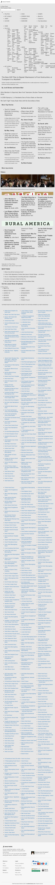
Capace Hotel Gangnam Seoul (12, 539)
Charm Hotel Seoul (9, 696)
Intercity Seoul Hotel (26, 599)
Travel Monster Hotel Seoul (45, 620)
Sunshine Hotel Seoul (43, 583)
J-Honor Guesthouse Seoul (28, 775)
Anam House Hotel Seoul (11, 505)
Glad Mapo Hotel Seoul (10, 443)
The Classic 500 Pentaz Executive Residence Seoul (45, 457)
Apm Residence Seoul (10, 686)
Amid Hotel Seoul (9, 378)
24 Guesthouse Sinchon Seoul (12, 681)
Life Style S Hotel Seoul (27, 728)
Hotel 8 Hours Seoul (10, 626)
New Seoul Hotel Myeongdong (42, 492)
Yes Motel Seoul (42, 659)
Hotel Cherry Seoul (9, 740)
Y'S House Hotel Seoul (43, 748)
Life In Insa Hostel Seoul (27, 791)
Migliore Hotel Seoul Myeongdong (26, 463)
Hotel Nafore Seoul (26, 496)
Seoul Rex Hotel (42, 405)
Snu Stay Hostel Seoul (43, 784)
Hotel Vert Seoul (25, 391)
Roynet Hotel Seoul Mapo (44, 388)
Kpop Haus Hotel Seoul (27, 723)
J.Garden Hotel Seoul (26, 697)
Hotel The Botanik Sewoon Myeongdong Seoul (28, 385)
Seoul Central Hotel (43, 699)
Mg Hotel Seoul (25, 746)
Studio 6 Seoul (41, 798)
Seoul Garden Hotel (43, 400)
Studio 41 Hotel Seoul (43, 726)
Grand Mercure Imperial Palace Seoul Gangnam (10, 345)
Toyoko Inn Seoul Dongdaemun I (42, 605)
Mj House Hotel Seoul (26, 801)
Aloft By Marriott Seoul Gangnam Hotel (10, 502)
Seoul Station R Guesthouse (45, 542)
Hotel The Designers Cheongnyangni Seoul (26, 538)
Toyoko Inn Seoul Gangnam (44, 612)
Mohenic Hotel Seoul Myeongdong (26, 649)
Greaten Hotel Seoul (10, 808)
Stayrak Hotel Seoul (43, 724)
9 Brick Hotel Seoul (9, 487)
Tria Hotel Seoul (42, 634)
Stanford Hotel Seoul (43, 454)
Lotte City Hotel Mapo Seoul (28, 440)
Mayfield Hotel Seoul (26, 334)
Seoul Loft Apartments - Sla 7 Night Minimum (45, 532)
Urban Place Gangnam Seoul (45, 645)
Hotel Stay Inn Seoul (26, 763)
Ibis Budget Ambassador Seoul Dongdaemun (27, 686)
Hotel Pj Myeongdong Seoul (28, 364)
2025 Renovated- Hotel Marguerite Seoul (10, 674)
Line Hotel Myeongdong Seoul (28, 636)
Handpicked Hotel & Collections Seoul (10, 606)
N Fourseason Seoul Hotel (27, 811)
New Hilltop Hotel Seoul (44, 489)
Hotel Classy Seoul (9, 743)
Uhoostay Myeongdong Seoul (45, 823)
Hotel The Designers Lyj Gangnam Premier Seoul (27, 557)
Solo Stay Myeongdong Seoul (45, 791)
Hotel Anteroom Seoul (10, 629)
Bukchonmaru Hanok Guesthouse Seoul (10, 691)
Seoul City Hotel (42, 701)
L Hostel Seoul (25, 788)
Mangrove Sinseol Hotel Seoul (29, 740)
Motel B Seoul (24, 753)
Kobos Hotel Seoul (26, 721)
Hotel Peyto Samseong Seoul (28, 513)
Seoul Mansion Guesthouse (45, 402)
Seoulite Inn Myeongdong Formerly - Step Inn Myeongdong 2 (44, 778)
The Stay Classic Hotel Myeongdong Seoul (43, 468)
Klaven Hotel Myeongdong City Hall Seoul (28, 624)
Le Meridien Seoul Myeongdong (25, 325)
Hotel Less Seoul (9, 751)
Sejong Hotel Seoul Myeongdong (43, 394)
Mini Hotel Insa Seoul (26, 749)
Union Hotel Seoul (42, 475)
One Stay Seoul (25, 824)
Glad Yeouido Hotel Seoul (11, 446)
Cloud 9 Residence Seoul (11, 542)
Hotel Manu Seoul (9, 667)
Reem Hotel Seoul (42, 696)
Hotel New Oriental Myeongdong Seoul (26, 499)
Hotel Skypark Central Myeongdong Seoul (26, 374)
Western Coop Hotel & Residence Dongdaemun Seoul (44, 655)
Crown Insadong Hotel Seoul (12, 548)
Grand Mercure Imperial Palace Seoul (10, 341)
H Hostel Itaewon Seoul (10, 820)
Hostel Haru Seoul (9, 830)
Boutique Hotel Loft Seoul (11, 527)
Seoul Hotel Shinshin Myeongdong (43, 528)
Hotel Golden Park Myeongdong (9, 746)
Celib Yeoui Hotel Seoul (10, 694)
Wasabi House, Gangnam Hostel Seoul (44, 828)
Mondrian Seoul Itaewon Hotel (28, 339)
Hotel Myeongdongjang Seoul (28, 362)
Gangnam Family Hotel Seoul (12, 586)
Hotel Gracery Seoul (10, 476)
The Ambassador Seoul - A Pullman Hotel (44, 331)
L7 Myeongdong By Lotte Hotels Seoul (27, 430)
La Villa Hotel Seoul (26, 629)
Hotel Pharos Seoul (26, 515)
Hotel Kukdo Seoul (9, 480)
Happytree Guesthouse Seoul (12, 823)
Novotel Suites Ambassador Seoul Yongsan (45, 311)
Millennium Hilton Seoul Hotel (28, 337)
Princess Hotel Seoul (43, 690)
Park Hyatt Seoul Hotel (43, 318)
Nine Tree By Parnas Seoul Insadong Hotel (28, 474)
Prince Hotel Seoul (42, 688)
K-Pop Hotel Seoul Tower (27, 786)
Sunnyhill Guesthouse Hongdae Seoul (43, 580)
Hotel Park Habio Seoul (27, 504)
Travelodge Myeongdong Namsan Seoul (44, 631)
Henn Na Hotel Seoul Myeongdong (10, 451)
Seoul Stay (40, 774)
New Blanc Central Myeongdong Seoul (26, 467)
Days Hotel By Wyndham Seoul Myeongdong (11, 562)
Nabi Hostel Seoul (25, 813)
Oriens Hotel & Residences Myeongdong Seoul (45, 500)
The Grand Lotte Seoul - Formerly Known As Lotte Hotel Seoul (44, 336)
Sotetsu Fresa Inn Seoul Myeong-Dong (44, 556)
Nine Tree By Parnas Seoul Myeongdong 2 (28, 478)
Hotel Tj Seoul (24, 681)
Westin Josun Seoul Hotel (44, 353)
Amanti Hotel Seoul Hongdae (12, 376)
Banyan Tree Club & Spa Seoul (12, 314)
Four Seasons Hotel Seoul (11, 327)
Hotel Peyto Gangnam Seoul (28, 510)
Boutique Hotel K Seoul (10, 525)
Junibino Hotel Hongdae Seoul (28, 609)
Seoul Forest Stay (42, 525)
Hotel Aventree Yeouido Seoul (12, 633)
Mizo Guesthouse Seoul (27, 751)
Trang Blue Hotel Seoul (43, 618)
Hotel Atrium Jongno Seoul (11, 631)
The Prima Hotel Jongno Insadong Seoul (44, 586)
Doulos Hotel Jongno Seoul (11, 575)
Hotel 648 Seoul (9, 738)
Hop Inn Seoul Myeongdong (11, 624)
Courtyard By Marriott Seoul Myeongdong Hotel (11, 393)
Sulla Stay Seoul (42, 728)
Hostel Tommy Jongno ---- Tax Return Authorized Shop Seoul (11, 467)
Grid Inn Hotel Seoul (10, 597)
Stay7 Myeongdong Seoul (44, 793)
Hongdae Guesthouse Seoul (12, 733)
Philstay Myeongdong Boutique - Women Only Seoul (45, 767)
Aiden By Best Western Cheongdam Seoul (10, 498)
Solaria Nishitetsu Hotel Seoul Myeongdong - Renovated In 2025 (45, 552)
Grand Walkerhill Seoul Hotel (12, 348)
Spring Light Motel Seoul (44, 721)
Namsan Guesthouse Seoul (28, 815)
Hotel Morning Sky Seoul (27, 493)
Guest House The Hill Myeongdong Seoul (10, 813)
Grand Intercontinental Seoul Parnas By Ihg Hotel (12, 332)
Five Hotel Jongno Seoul (11, 584)
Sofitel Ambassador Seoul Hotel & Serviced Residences (45, 323)
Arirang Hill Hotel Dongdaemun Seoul (9, 385)
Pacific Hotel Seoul (43, 370)
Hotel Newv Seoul (25, 502)
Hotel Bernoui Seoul (10, 471)
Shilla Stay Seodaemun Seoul (45, 436)
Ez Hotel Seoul (8, 715)
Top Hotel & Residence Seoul (45, 602)
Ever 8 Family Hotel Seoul (11, 582)
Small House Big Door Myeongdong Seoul (43, 547)
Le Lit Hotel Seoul (25, 725)
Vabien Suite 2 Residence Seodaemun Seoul (44, 648)
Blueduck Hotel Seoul (10, 783)
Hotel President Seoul (26, 366)
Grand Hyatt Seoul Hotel (11, 329)
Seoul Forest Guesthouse (44, 770)
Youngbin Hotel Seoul (43, 754)
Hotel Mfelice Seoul (10, 669)
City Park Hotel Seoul (10, 699)
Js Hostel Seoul (25, 699)
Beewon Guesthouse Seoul (11, 781)
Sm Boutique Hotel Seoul (44, 717)
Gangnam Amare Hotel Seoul (12, 725)
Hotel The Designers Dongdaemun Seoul (26, 542)
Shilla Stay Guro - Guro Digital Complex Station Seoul (45, 418)
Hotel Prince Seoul (26, 517)
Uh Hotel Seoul (41, 636)
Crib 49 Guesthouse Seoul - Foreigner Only (11, 702)
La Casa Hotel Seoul (26, 627)
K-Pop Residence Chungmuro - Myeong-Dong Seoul (28, 710)
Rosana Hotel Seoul (43, 516)
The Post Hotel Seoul (43, 731)
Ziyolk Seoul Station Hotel (44, 667)
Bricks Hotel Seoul (9, 533)
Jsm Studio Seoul (25, 607)
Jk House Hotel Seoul (26, 778)
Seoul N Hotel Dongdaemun (45, 537)
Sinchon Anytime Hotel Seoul (45, 714)
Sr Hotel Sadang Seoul (43, 560)
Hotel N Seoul (24, 761)
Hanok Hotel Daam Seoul (11, 609)
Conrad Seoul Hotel (9, 320)
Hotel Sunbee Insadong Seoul (28, 531)
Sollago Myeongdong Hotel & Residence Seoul (45, 443)
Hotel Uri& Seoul (25, 389)
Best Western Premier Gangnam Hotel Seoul (10, 515)
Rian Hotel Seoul (42, 514)
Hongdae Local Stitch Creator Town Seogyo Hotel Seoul (12, 621)
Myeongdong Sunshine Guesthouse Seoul (27, 663)
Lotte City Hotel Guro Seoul (28, 438)
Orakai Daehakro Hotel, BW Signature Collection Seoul (44, 365)
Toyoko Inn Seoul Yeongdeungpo (42, 615)
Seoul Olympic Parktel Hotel (45, 540)
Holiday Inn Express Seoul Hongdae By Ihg (11, 459)
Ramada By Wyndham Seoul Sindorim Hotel (45, 373)
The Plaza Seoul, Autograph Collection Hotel (45, 340)
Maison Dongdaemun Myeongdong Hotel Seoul (27, 733)
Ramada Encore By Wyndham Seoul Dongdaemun (45, 377)
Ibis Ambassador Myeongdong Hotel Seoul (27, 582)
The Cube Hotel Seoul (43, 804)
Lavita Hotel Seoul (25, 632)
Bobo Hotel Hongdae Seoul (11, 688)
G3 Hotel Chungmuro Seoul (11, 433)
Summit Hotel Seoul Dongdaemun (43, 576)
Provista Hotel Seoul (43, 506)
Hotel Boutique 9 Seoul (10, 636)
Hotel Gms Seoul (9, 473)
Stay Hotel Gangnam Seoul (44, 573)
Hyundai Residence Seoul (27, 773)
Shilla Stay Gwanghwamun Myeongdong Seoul (44, 421)
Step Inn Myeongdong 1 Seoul (45, 795)
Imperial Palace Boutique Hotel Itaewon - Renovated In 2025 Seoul (28, 591)
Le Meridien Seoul (25, 322)
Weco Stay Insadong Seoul (44, 651)
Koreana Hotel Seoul (26, 416)
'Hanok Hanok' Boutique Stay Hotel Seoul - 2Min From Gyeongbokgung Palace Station (12, 360)
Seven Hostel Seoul (43, 544)
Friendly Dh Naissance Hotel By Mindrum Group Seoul (12, 722)
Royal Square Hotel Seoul (44, 519)
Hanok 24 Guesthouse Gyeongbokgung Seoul (10, 730)
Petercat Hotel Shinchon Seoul (45, 503)
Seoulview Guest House (44, 782)
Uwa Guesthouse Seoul (44, 741)
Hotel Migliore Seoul (26, 491)
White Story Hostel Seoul (44, 831)
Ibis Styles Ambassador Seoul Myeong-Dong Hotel (29, 399)
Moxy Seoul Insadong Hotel (28, 652)
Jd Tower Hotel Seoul (26, 601)
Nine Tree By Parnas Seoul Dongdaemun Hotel (28, 470)
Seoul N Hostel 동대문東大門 (45, 772)
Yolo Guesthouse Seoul (44, 661)
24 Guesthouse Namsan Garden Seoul (11, 678)
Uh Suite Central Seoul (43, 816)
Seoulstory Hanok (42, 411)
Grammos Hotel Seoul (10, 595)
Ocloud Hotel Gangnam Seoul (45, 358)
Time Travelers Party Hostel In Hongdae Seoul (45, 813)
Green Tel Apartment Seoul (11, 810)
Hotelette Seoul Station (27, 683)
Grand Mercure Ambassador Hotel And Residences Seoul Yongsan (12, 337)
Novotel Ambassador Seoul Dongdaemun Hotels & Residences (28, 343)
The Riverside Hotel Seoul (44, 589)
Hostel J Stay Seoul (10, 832)
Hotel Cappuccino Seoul (11, 638)
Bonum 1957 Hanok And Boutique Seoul (11, 317)
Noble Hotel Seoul (42, 673)
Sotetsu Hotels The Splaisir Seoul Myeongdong (45, 450)
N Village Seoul (25, 666)
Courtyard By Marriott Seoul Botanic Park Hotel (11, 389)
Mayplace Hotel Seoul (26, 450)
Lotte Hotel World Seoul (27, 332)
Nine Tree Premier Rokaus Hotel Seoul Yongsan (27, 482)
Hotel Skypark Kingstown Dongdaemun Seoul (27, 381)
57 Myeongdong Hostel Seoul (12, 761)
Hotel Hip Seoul (8, 749)
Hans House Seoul (9, 612)
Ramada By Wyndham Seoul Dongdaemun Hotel (45, 509)
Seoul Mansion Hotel (43, 535)
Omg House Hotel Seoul (27, 822)
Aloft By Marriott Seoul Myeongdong (10, 373)
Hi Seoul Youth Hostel (10, 827)
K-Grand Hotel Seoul (26, 780)
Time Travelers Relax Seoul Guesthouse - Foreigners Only (45, 734)
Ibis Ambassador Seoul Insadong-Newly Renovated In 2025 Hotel (28, 395)
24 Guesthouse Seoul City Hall (12, 758)
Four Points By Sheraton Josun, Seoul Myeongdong (11, 410)
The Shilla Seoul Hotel (43, 343)
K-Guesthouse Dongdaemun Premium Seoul (28, 706)
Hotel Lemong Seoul (10, 660)
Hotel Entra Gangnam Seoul (11, 654)
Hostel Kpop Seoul (9, 736)
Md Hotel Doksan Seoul (27, 452)
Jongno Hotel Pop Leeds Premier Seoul (27, 604)
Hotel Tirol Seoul (25, 568)
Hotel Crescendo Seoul (10, 644)
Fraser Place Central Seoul (11, 425)
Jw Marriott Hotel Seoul (27, 320)
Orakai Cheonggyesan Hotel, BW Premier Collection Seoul (45, 361)
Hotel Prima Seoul (25, 369)
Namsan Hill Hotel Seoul (44, 487)
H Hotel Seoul (8, 727)
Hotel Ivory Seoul (25, 758)
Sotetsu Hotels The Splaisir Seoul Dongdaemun (45, 447)
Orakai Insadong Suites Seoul (45, 368)
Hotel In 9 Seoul (9, 478)
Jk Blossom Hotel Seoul (27, 410)
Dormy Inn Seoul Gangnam (11, 573)
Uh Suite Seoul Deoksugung (45, 818)
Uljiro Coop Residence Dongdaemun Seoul (43, 639)
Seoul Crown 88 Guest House (45, 703)
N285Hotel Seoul (25, 669)
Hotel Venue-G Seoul (26, 570)
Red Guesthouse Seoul (43, 512)
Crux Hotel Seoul (9, 705)
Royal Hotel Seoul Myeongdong (42, 384)
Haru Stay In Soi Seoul (10, 825)
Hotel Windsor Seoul (26, 572)
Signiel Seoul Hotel (43, 320)
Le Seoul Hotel (25, 634)
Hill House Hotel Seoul (10, 614)
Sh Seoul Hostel (42, 710)
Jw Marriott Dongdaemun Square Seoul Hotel (27, 316)
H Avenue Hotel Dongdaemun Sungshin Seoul (12, 600)
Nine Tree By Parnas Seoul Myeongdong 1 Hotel (44, 496)
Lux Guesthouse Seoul (27, 730)
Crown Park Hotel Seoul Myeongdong (10, 551)
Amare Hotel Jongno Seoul (11, 683)
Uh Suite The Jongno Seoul (44, 737)
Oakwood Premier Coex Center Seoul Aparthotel (44, 315)
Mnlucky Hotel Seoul (26, 646)
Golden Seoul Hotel (9, 448)
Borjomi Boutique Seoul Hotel (12, 522)
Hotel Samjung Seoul (26, 371)
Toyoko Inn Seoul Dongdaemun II (42, 609)
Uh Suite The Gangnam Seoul (45, 821)
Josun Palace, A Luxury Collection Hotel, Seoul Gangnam (27, 312)
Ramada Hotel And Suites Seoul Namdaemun (44, 381)
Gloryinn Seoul (8, 589)
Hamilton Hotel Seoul (10, 603)
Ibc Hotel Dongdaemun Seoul (28, 579)
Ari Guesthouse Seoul (10, 763)
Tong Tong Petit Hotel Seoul (45, 599)
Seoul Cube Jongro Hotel (44, 398)
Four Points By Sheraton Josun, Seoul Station (11, 414)
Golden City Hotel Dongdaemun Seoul (9, 592)
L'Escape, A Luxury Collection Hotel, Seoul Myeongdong (28, 419)
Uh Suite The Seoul (42, 739)
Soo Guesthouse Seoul (43, 719)
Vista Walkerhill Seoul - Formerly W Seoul (44, 350)
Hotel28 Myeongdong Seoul (28, 575)
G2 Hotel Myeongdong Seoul (12, 431)
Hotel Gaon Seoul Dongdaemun (9, 657)
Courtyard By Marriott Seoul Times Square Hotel (11, 397)
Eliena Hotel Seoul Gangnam (12, 400)
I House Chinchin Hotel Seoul (28, 577)
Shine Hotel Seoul (42, 712)
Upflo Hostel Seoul (42, 825)
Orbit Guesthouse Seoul (44, 678)
